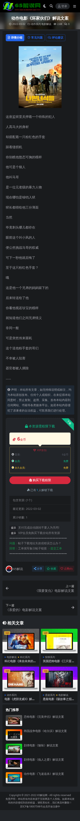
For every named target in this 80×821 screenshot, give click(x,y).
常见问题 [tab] (37, 37)
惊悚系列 (50, 657)
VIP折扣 (42, 450)
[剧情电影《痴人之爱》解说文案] (14, 763)
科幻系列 (25, 657)
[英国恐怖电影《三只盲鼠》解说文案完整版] (59, 641)
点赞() (68, 568)
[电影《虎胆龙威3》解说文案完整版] (20, 679)
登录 (64, 6)
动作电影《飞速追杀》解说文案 (44, 774)
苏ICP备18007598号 (31, 806)
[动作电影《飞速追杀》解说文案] (14, 777)
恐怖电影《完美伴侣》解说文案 (44, 717)
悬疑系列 (50, 695)
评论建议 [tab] (57, 37)
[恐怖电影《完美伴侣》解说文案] (14, 720)
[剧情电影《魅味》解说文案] (14, 749)
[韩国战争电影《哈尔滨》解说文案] (14, 734)
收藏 (53, 568)
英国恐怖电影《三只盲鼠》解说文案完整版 (57, 662)
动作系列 (36, 24)
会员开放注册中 (51, 806)
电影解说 (46, 24)
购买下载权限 (42, 480)
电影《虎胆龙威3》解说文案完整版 (20, 700)
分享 (39, 568)
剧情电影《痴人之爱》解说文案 (44, 759)
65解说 (18, 569)
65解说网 (42, 795)
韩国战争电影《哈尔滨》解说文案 (45, 731)
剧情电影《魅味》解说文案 (41, 745)
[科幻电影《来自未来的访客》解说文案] (20, 641)
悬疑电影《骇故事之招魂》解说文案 (57, 700)
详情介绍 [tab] (16, 37)
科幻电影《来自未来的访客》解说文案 (20, 662)
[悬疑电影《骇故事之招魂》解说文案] (59, 679)
